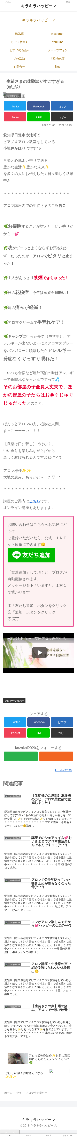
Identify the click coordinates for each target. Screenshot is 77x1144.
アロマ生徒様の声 (14, 700)
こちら (34, 500)
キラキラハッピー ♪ (38, 5)
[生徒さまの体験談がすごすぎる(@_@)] (47, 752)
